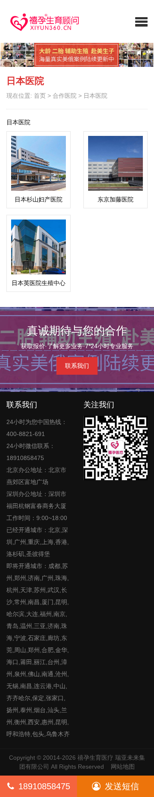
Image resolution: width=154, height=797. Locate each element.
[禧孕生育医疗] (38, 21)
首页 (40, 95)
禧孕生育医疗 (95, 757)
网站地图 (123, 766)
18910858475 (44, 786)
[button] (141, 21)
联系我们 (77, 365)
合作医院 (65, 95)
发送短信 (122, 786)
